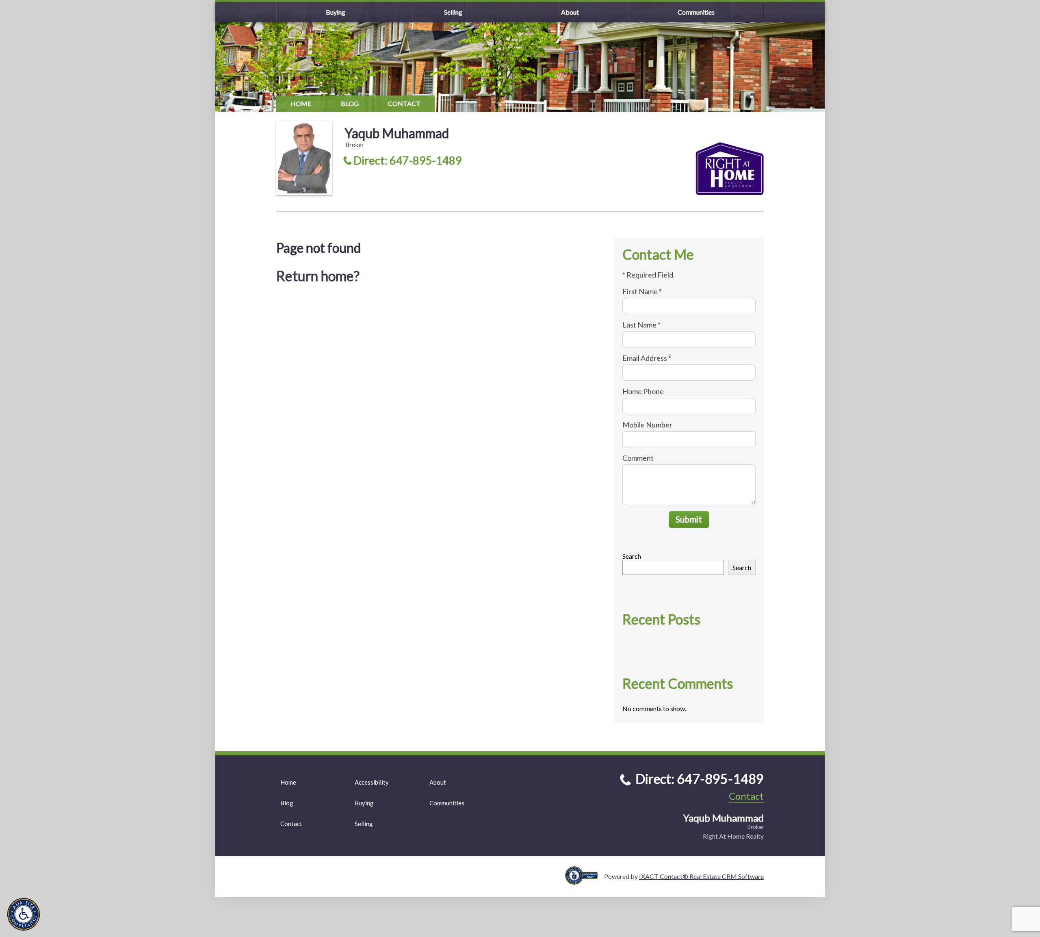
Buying (335, 12)
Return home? (318, 275)
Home (301, 103)
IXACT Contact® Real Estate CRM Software (701, 876)
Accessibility (372, 782)
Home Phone (643, 391)
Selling (453, 12)
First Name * (642, 291)
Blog (350, 103)
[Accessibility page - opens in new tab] (584, 881)
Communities (696, 12)
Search (631, 556)
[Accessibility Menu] (23, 914)
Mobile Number (647, 424)
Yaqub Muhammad (396, 133)
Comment (638, 457)
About (570, 12)
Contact (404, 103)
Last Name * (641, 324)
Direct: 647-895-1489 (407, 160)
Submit (689, 519)
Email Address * (646, 358)
